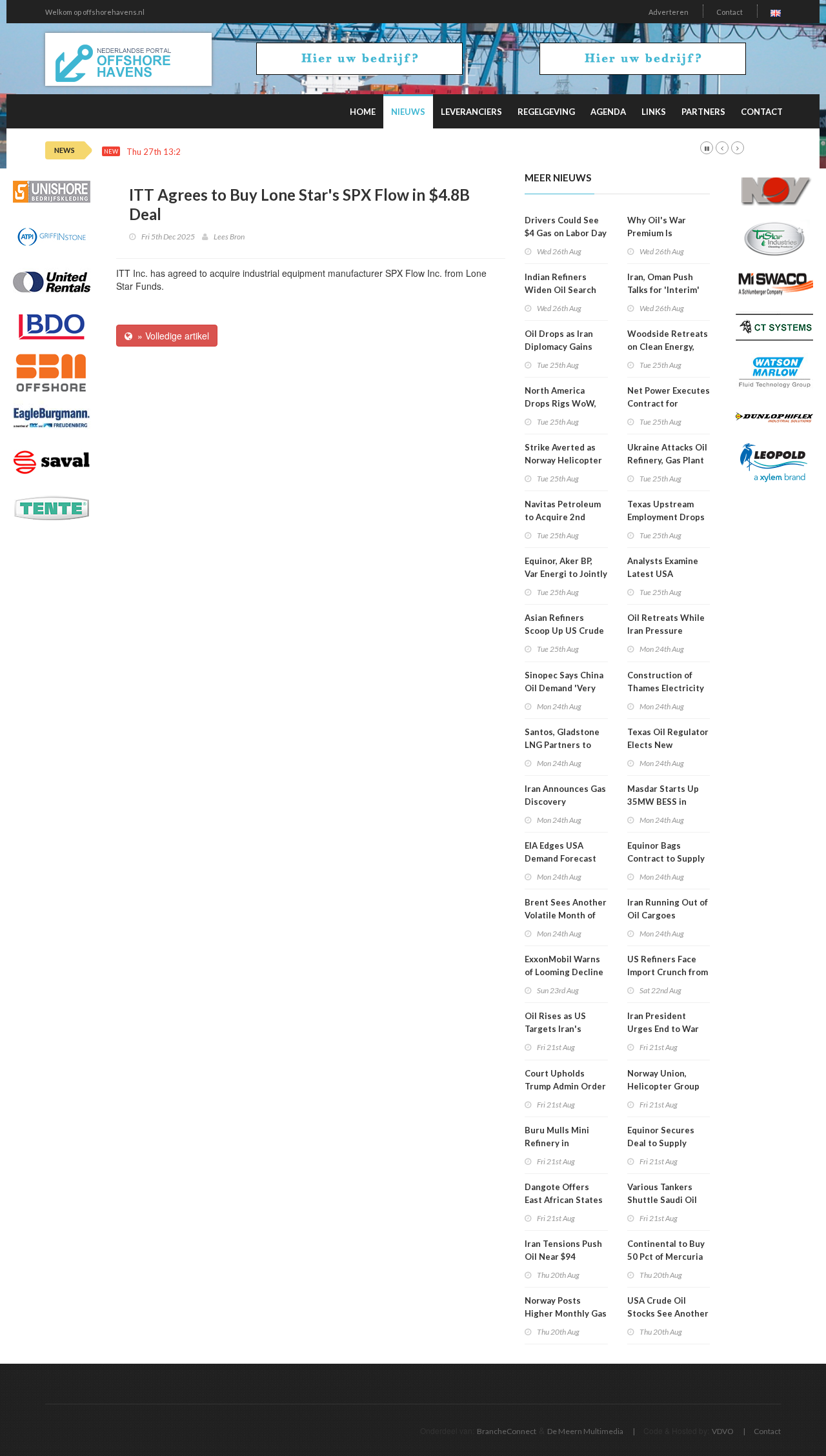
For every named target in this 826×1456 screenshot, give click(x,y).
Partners (703, 111)
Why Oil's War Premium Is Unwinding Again (661, 233)
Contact (729, 12)
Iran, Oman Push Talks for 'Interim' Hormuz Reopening (666, 290)
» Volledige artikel (170, 335)
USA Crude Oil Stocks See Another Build (668, 1313)
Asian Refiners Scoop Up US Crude (564, 624)
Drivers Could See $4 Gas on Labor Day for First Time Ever (566, 233)
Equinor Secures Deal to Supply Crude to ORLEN (660, 1143)
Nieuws (408, 111)
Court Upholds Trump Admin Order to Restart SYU (565, 1086)
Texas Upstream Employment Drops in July (666, 517)
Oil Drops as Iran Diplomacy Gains (559, 340)
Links (653, 111)
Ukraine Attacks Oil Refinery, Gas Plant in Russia (667, 460)
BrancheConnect (506, 1431)
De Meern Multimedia (585, 1431)
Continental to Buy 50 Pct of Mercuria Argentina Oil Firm (666, 1257)
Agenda (608, 111)
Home (363, 111)
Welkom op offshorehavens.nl (95, 12)
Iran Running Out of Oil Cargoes (667, 908)
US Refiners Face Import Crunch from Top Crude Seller (667, 972)
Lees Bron (229, 236)
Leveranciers (471, 111)
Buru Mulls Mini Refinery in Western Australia (563, 1143)
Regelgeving (546, 111)
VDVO (723, 1431)
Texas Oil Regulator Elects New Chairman (668, 745)
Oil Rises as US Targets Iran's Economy (555, 1029)
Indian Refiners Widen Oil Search (560, 283)
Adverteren (669, 12)
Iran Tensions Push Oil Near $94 (563, 1250)
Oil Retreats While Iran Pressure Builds (666, 630)
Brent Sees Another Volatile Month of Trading (566, 915)
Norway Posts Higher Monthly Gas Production (566, 1313)
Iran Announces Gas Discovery (565, 795)
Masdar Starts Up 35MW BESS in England (663, 802)
